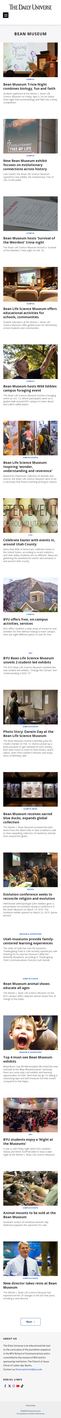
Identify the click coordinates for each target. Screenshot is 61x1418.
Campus (30, 79)
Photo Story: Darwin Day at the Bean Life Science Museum (28, 733)
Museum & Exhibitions (31, 934)
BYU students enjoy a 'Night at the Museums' (28, 1141)
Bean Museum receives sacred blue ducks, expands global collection (27, 818)
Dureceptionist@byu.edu (29, 1369)
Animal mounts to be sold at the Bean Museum (29, 1215)
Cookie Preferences (36, 1414)
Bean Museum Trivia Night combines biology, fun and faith (29, 86)
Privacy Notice (22, 1414)
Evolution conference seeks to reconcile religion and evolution (29, 896)
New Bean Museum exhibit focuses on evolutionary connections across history (25, 164)
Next (29, 1321)
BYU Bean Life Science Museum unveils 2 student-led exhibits (28, 660)
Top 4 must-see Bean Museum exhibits (27, 1059)
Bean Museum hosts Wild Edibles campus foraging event (30, 388)
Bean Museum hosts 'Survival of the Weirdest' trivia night (29, 240)
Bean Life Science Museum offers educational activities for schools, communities (30, 312)
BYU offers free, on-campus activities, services (25, 621)
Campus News (30, 809)
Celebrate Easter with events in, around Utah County (29, 542)
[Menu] (5, 15)
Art (30, 653)
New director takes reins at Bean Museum (30, 1285)
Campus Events (30, 457)
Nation (30, 889)
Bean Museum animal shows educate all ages (26, 985)
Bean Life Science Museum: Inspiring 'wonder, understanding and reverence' (27, 466)
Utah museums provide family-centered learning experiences (28, 941)
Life (30, 535)
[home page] (30, 8)
